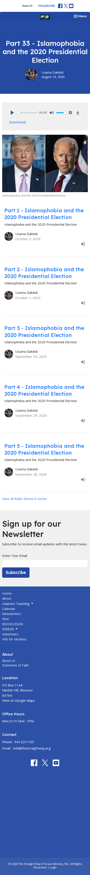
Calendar (8, 608)
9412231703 (46, 5)
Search (27, 5)
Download (17, 122)
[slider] (27, 113)
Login (53, 867)
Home (7, 593)
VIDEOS (8, 629)
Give (5, 618)
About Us (8, 661)
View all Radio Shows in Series (24, 498)
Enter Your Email (14, 555)
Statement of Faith (15, 665)
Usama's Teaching (15, 603)
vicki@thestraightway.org (32, 748)
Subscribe (16, 572)
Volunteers (10, 634)
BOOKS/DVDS (12, 624)
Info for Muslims (14, 639)
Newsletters (11, 613)
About (6, 598)
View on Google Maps (18, 700)
